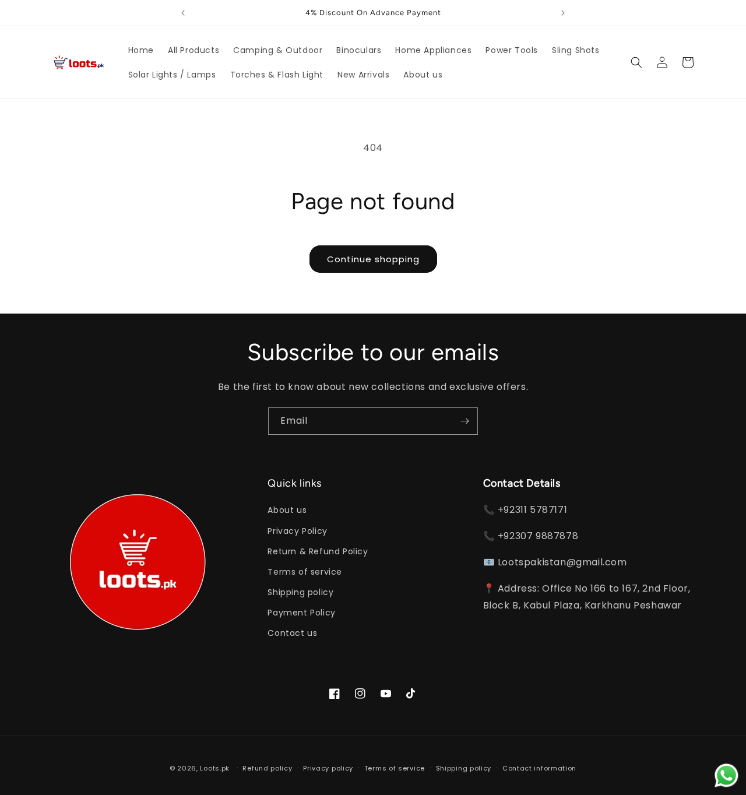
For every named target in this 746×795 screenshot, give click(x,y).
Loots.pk (215, 768)
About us (287, 510)
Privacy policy (328, 768)
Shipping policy (300, 592)
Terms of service (305, 572)
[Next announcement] (563, 13)
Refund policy (267, 768)
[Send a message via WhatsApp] (726, 775)
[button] (636, 62)
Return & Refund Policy (318, 551)
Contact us (292, 633)
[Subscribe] (464, 421)
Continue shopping (373, 259)
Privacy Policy (297, 531)
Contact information (539, 768)
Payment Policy (301, 612)
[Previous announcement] (183, 13)
